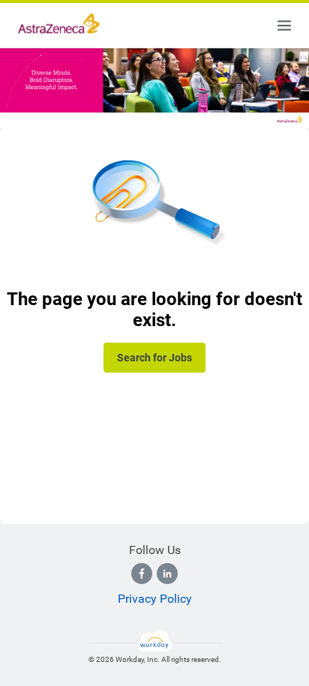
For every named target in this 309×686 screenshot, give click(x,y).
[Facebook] (141, 573)
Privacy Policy (155, 599)
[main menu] (284, 25)
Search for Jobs (154, 358)
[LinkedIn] (167, 573)
